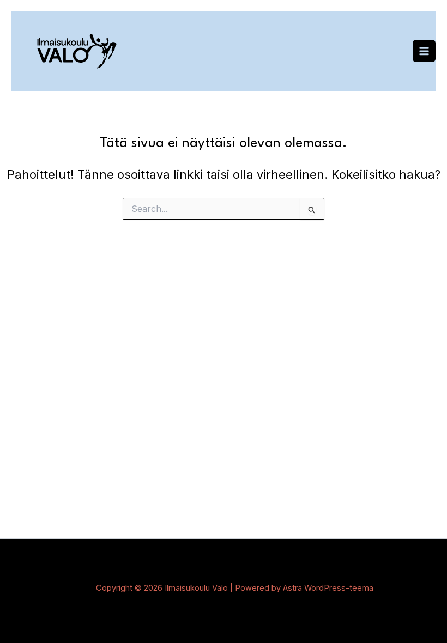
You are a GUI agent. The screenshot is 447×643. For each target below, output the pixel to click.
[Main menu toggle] (424, 51)
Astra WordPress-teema (328, 588)
